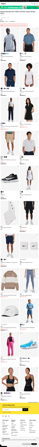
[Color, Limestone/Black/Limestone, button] (6, 259)
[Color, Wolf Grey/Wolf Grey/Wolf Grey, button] (3, 157)
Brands (30, 422)
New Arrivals (31, 425)
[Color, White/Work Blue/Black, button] (22, 53)
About (3, 422)
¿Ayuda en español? (13, 427)
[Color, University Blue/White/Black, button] (8, 53)
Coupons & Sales (5, 434)
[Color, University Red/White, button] (6, 393)
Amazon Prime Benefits (5, 429)
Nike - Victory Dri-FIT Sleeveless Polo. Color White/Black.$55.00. (29, 182)
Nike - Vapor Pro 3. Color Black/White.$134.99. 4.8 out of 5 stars (10, 182)
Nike (6, 21)
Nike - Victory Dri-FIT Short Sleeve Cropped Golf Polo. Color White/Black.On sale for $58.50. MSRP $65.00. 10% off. (10, 113)
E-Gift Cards (22, 430)
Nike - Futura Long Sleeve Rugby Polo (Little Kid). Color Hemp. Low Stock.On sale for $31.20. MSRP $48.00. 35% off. (10, 282)
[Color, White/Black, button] (3, 88)
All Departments (32, 432)
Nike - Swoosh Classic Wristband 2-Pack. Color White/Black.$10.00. (29, 250)
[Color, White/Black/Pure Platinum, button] (22, 358)
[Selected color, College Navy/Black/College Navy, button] (1, 259)
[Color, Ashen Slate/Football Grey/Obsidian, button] (3, 192)
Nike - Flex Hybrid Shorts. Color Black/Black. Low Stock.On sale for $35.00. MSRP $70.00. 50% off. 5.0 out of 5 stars (29, 216)
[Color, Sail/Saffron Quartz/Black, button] (24, 53)
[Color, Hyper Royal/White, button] (8, 393)
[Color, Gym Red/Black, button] (5, 88)
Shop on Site (29, 7)
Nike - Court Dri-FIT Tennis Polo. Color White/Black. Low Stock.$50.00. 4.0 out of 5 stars (29, 148)
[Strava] (9, 416)
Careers (3, 423)
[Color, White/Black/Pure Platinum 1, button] (27, 358)
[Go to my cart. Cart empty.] (35, 4)
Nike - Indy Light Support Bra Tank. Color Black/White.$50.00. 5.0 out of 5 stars (29, 384)
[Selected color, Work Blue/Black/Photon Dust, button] (20, 358)
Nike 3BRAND (12, 21)
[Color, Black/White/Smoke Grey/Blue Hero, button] (24, 358)
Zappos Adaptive (32, 430)
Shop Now (27, 0)
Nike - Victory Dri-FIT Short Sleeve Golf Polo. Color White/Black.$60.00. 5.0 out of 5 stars (29, 79)
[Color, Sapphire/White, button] (5, 123)
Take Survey (22, 428)
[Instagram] (3, 416)
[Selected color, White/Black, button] (20, 88)
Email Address (6, 409)
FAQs (12, 423)
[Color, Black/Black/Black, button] (6, 157)
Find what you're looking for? (32, 402)
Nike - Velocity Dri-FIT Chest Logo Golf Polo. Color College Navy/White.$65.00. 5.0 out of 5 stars (10, 79)
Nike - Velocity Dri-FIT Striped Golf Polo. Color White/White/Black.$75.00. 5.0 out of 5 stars (10, 44)
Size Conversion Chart (23, 423)
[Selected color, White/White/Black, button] (1, 53)
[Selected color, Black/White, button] (1, 192)
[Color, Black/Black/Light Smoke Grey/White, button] (22, 324)
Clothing (30, 423)
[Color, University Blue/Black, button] (6, 88)
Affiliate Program (23, 424)
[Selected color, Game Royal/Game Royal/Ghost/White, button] (20, 324)
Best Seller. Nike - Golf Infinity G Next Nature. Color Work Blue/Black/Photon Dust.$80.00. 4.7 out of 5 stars (29, 349)
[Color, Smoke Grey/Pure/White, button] (9, 393)
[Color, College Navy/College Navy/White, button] (3, 53)
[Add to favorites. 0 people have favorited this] (18, 28)
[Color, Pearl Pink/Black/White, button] (25, 358)
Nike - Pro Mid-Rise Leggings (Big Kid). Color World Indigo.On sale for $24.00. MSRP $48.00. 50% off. (29, 282)
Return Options (14, 435)
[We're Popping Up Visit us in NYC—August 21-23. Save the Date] (19, 7)
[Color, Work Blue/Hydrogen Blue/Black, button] (6, 53)
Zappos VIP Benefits (4, 432)
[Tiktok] (6, 416)
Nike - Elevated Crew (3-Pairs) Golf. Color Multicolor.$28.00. (10, 216)
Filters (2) (4, 17)
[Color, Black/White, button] (8, 88)
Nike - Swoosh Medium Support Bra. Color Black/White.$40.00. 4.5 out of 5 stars (10, 384)
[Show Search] (32, 4)
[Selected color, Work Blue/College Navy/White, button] (20, 53)
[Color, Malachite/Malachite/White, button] (5, 53)
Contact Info (13, 424)
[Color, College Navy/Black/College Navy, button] (5, 157)
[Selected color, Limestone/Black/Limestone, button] (1, 157)
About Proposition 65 (14, 433)
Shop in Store (35, 7)
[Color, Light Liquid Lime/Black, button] (24, 157)
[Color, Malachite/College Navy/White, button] (25, 53)
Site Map (22, 426)
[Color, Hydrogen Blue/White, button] (22, 88)
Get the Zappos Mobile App (5, 426)
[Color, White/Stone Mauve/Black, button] (3, 393)
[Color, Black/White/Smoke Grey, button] (29, 358)
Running (30, 427)
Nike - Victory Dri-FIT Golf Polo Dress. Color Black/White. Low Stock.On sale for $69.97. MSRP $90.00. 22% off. (29, 113)
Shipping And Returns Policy (14, 430)
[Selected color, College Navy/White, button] (1, 88)
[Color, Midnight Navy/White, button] (5, 393)
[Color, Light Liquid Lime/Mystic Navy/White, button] (24, 324)
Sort (8, 17)
